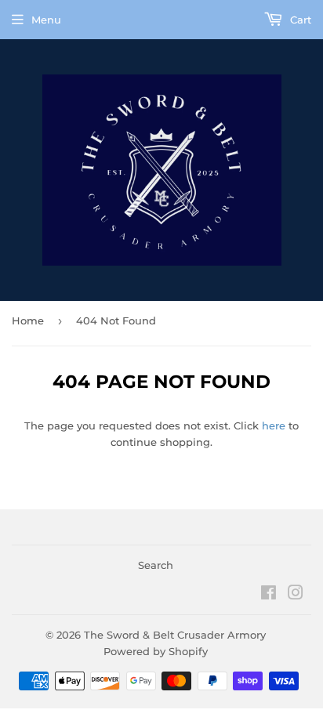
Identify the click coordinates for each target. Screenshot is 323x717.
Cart (299, 19)
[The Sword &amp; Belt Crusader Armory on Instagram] (295, 594)
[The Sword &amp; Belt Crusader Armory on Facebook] (268, 594)
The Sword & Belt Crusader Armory (175, 634)
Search (155, 565)
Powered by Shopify (155, 651)
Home (28, 320)
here (273, 425)
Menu (46, 19)
